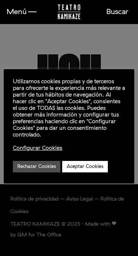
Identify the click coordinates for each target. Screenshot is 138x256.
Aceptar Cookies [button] (85, 166)
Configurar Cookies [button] (37, 148)
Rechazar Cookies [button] (36, 166)
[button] (21, 12)
